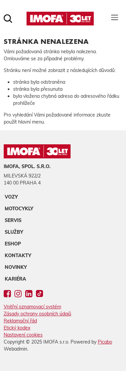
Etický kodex (17, 328)
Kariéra (15, 279)
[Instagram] (18, 295)
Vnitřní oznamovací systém (32, 307)
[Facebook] (7, 295)
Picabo (105, 342)
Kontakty (18, 255)
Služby (14, 232)
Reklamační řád (20, 321)
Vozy (11, 197)
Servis (13, 220)
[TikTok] (39, 295)
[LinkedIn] (28, 295)
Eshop (13, 244)
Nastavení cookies (23, 335)
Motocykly (19, 209)
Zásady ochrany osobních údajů (37, 314)
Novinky (16, 267)
